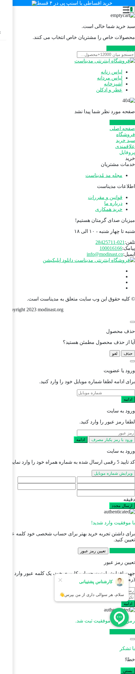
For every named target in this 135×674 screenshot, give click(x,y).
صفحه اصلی (122, 122)
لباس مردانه (109, 77)
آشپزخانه (113, 83)
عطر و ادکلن (109, 89)
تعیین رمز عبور (93, 551)
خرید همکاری (108, 209)
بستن (127, 670)
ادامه (128, 399)
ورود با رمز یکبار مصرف (111, 439)
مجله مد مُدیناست (103, 175)
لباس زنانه (111, 72)
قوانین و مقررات (105, 197)
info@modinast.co (105, 254)
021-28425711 (110, 242)
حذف (128, 353)
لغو (114, 353)
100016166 (111, 248)
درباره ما (113, 203)
